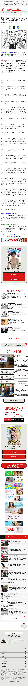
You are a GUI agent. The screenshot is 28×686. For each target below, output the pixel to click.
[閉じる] (26, 4)
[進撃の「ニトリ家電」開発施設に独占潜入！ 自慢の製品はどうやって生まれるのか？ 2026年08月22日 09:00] (7, 361)
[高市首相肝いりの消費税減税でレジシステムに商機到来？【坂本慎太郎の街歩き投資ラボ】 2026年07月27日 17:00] (21, 390)
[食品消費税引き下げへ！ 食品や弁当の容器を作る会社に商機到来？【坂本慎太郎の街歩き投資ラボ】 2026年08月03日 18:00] (21, 375)
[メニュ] (25, 9)
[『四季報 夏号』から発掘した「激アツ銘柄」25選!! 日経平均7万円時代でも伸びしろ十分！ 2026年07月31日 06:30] (7, 390)
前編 (2, 60)
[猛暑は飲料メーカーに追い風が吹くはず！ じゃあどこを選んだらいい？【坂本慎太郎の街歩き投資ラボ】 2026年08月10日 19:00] (21, 361)
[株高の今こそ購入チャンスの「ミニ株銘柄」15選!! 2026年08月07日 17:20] (7, 375)
